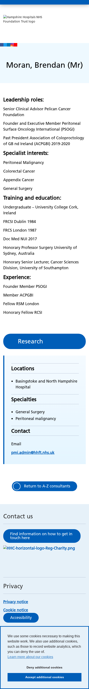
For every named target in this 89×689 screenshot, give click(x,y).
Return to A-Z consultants (47, 486)
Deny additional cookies (35, 669)
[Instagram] (12, 44)
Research (30, 341)
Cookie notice (15, 609)
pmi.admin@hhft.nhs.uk (32, 452)
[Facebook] (1, 44)
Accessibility (21, 617)
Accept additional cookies (36, 678)
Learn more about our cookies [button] (30, 657)
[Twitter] (5, 44)
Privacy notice (15, 601)
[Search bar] (70, 2)
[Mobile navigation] (81, 2)
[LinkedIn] (8, 44)
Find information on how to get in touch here (41, 535)
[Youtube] (15, 44)
